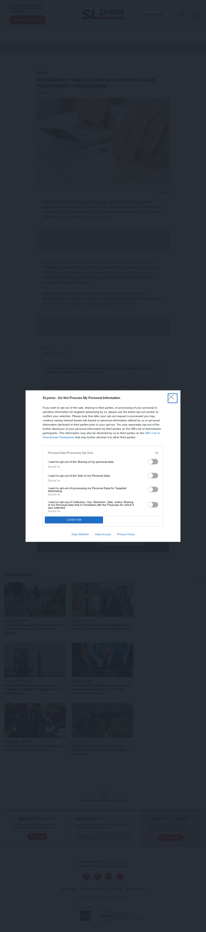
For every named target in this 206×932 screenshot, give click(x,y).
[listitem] (103, 453)
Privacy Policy (126, 534)
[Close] (172, 398)
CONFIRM (74, 519)
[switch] (153, 461)
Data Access (103, 534)
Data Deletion (80, 534)
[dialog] (103, 466)
